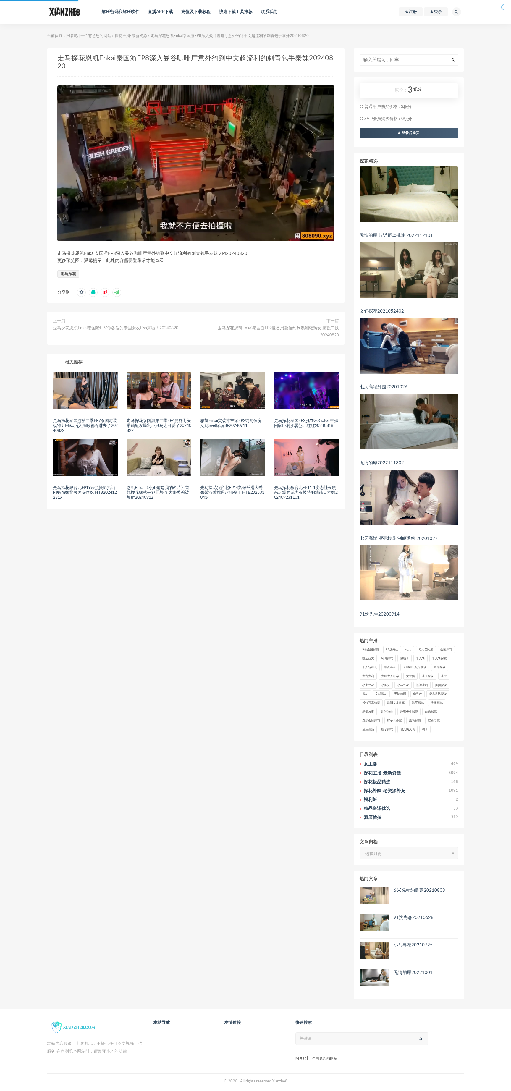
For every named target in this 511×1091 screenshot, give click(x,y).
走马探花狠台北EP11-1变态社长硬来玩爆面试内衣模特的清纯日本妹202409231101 (306, 493)
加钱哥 (404, 658)
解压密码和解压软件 (121, 12)
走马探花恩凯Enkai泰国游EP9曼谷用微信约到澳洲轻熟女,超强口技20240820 (278, 331)
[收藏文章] (81, 292)
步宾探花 (437, 702)
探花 (365, 693)
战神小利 (422, 685)
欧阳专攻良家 (396, 702)
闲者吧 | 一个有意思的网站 (88, 36)
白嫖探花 (431, 711)
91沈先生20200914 (380, 614)
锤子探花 (387, 729)
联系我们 (269, 12)
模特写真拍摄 (371, 702)
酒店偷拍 (368, 729)
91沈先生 (392, 649)
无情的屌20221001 (413, 972)
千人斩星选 (369, 667)
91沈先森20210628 (414, 917)
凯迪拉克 (368, 658)
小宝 (444, 676)
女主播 (410, 676)
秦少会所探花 (371, 720)
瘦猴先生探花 (409, 711)
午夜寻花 (390, 667)
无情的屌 (400, 693)
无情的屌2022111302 (382, 463)
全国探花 (446, 649)
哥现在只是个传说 (415, 667)
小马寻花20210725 (413, 945)
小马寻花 (403, 685)
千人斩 (420, 658)
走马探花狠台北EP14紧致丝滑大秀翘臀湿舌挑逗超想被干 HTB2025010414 (232, 493)
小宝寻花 (368, 685)
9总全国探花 (370, 649)
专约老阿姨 (425, 649)
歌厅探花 (418, 702)
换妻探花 (441, 685)
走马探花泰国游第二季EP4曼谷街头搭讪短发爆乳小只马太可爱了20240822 (159, 426)
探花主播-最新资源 (131, 36)
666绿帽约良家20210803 (419, 890)
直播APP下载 (160, 12)
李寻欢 (417, 693)
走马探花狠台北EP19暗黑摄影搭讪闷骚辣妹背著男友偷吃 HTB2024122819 (85, 493)
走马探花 (68, 274)
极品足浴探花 (438, 693)
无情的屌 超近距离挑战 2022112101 (396, 235)
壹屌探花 (440, 667)
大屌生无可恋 (390, 676)
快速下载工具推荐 (236, 12)
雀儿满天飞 (407, 729)
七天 (408, 649)
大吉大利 (368, 676)
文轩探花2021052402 (382, 311)
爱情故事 (368, 711)
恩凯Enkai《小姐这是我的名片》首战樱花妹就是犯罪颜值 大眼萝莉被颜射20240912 (158, 493)
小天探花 (428, 676)
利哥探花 (387, 658)
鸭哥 (425, 729)
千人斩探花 (439, 658)
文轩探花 (381, 693)
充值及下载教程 (196, 12)
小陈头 (385, 685)
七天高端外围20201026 (383, 387)
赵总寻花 (434, 720)
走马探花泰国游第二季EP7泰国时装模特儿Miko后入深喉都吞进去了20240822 (85, 426)
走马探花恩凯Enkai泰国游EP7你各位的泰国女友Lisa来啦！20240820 (115, 328)
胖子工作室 (394, 720)
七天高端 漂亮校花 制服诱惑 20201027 (399, 538)
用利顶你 (387, 711)
